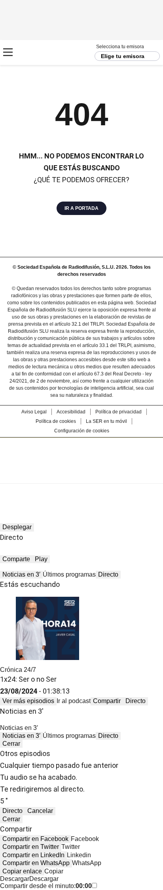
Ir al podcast (74, 701)
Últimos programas (69, 574)
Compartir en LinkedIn (33, 855)
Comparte (16, 559)
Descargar (14, 878)
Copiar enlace (22, 871)
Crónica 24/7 (18, 669)
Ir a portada (81, 208)
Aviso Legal (34, 412)
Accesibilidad (71, 412)
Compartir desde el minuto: (46, 885)
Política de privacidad (118, 412)
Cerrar (11, 743)
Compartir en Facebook (35, 838)
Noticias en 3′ (21, 574)
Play (41, 559)
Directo (108, 574)
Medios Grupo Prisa (81, 474)
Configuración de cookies (81, 431)
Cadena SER (35, 52)
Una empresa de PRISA (81, 455)
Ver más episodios (28, 701)
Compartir (107, 701)
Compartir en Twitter (30, 846)
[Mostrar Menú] (8, 52)
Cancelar (40, 810)
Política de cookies (56, 421)
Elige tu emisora (122, 56)
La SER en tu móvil (106, 421)
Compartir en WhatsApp (36, 863)
